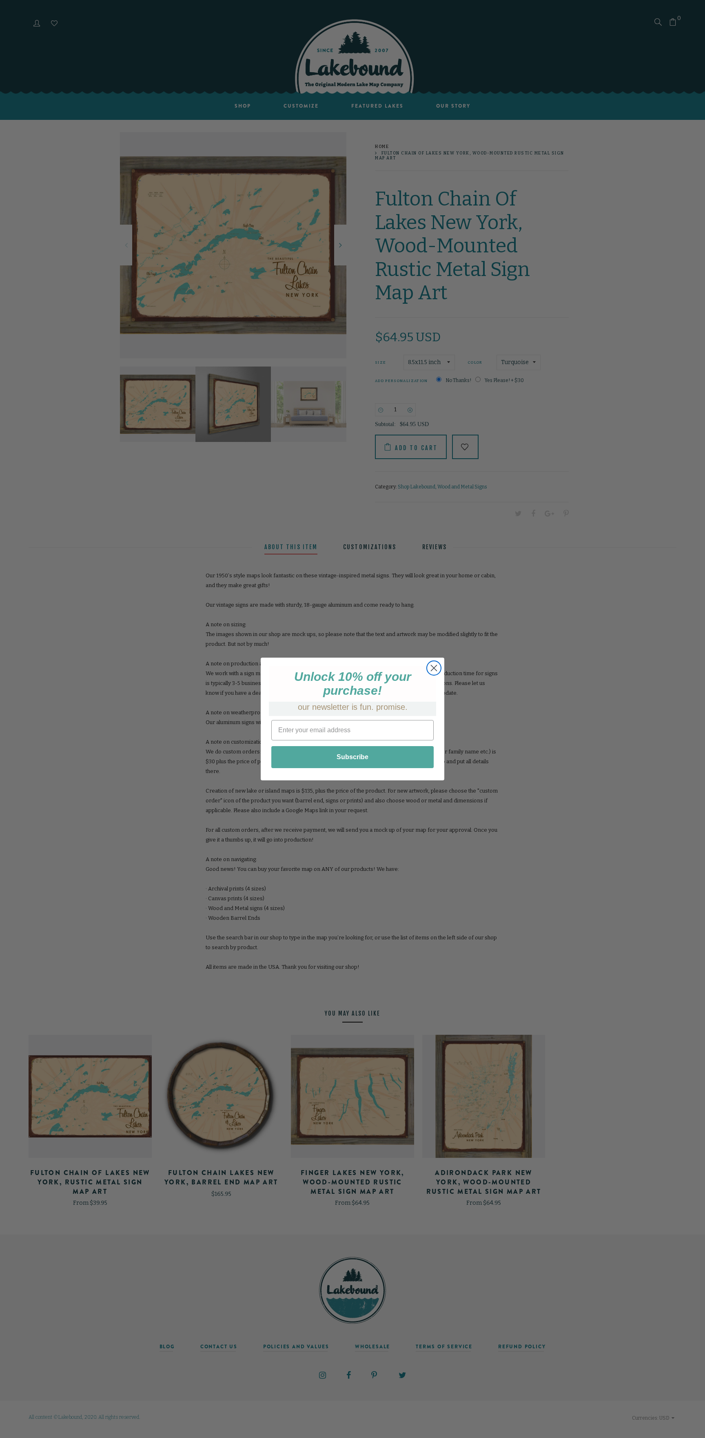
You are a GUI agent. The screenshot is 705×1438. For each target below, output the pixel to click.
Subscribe (352, 756)
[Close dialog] (434, 668)
